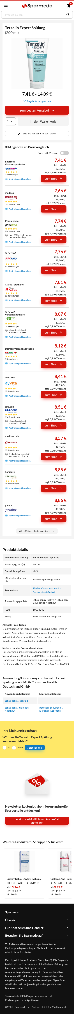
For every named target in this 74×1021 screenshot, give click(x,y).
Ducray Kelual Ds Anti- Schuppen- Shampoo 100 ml (24, 878)
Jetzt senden (34, 747)
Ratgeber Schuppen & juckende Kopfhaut (51, 709)
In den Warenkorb (43, 121)
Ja (9, 747)
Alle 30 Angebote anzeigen (34, 530)
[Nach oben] (68, 1013)
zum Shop (51, 178)
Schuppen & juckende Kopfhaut (17, 709)
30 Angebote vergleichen (37, 101)
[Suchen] (67, 15)
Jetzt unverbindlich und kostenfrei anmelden (37, 820)
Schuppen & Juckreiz (16, 700)
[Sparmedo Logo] (37, 6)
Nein (20, 747)
